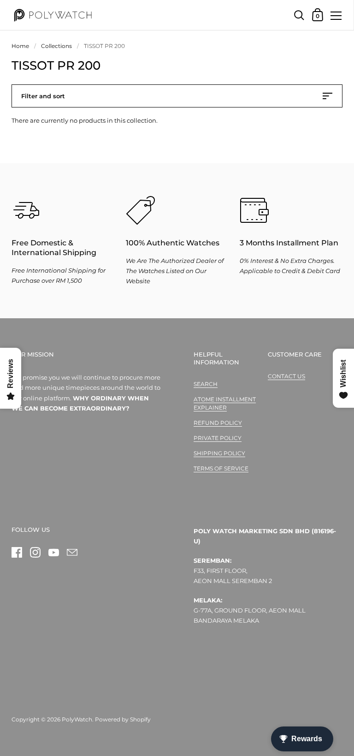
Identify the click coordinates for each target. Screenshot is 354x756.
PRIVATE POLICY (218, 438)
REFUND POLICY (218, 422)
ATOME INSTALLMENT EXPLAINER (225, 403)
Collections (56, 45)
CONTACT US (286, 376)
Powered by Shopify (123, 719)
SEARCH (206, 384)
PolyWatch (77, 719)
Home (20, 45)
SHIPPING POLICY (219, 453)
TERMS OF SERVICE (221, 468)
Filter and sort (43, 96)
